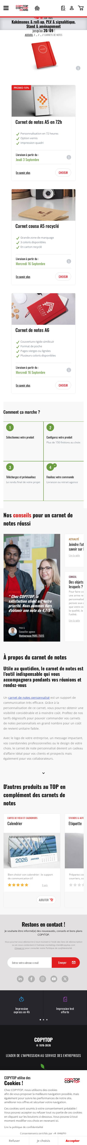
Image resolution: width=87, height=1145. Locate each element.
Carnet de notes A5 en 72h (38, 121)
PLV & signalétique (60, 21)
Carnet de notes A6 (32, 329)
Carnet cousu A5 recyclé (37, 225)
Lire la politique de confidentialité (23, 1127)
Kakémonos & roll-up (28, 21)
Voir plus (81, 515)
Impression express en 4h (22, 1010)
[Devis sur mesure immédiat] (63, 8)
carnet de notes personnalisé (29, 698)
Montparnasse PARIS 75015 (31, 635)
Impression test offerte (65, 1010)
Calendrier (14, 823)
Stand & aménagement (43, 26)
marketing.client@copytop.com (60, 944)
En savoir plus (23, 172)
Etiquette (75, 823)
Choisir (63, 172)
